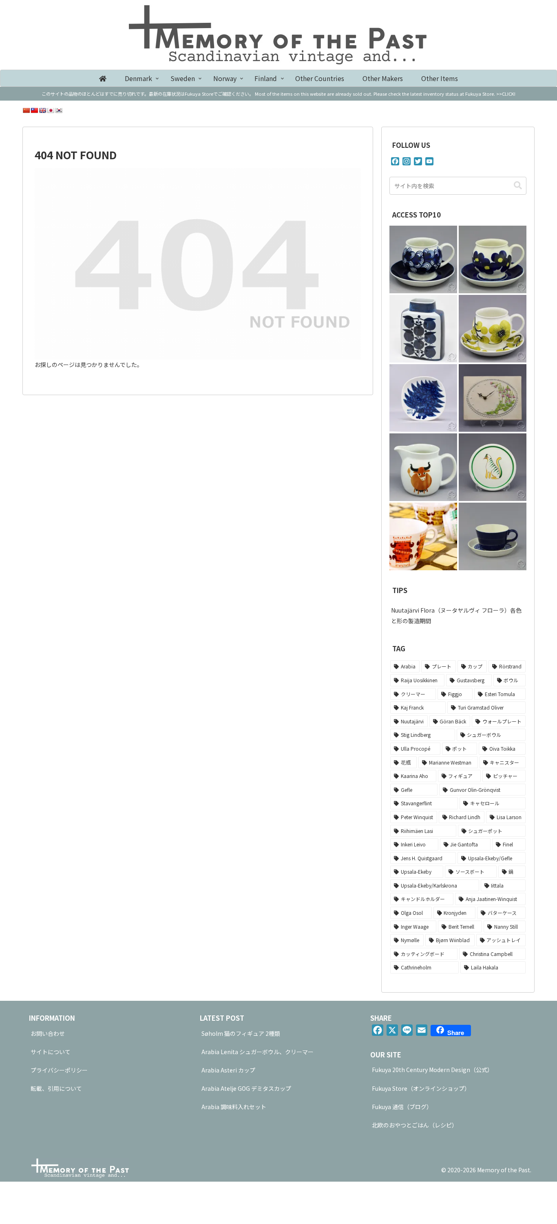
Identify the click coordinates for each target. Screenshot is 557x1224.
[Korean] (58, 110)
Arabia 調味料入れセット (233, 1107)
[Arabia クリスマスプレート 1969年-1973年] (423, 398)
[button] (518, 185)
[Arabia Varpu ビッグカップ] (423, 259)
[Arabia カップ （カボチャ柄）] (492, 536)
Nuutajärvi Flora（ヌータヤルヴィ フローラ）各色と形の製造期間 (456, 615)
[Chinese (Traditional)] (34, 110)
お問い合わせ (48, 1033)
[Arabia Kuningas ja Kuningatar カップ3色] (423, 536)
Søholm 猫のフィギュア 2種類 (240, 1033)
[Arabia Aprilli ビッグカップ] (492, 329)
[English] (42, 110)
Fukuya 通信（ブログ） (402, 1107)
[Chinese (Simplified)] (26, 110)
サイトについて (51, 1052)
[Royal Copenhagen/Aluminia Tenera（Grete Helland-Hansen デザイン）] (423, 329)
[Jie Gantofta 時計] (492, 398)
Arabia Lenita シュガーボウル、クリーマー (257, 1052)
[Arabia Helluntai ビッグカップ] (492, 259)
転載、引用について (56, 1088)
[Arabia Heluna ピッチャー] (423, 467)
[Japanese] (50, 110)
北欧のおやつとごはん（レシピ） (415, 1125)
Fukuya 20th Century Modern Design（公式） (432, 1070)
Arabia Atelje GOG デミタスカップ (246, 1088)
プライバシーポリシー (59, 1070)
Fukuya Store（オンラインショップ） (421, 1088)
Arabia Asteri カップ (228, 1070)
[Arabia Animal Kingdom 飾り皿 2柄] (492, 467)
